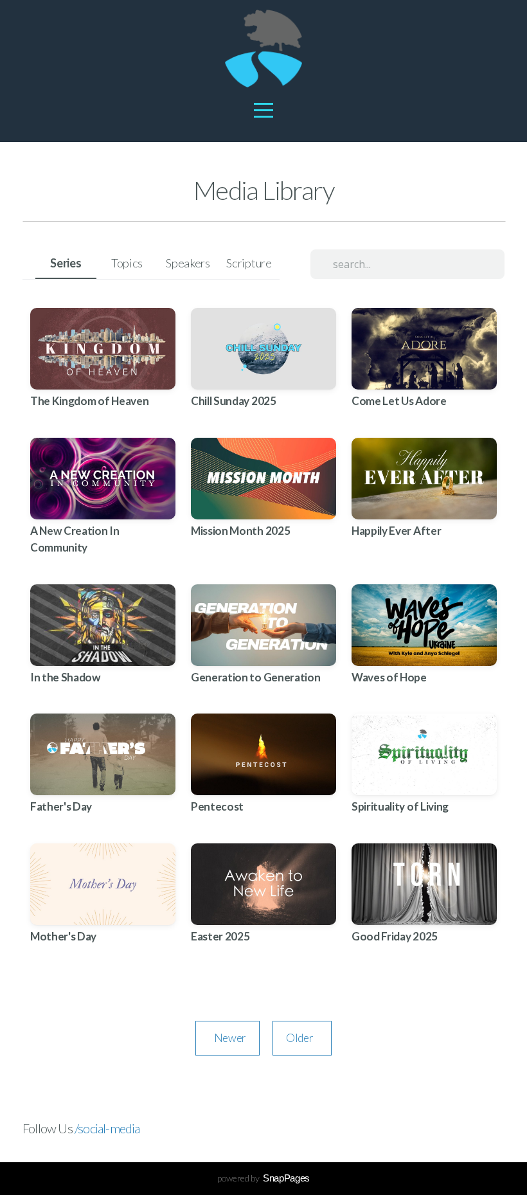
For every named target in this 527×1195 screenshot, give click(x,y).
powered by (263, 1178)
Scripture (248, 263)
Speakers (188, 263)
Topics (127, 263)
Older (302, 1038)
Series (65, 263)
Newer (227, 1038)
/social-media (107, 1128)
